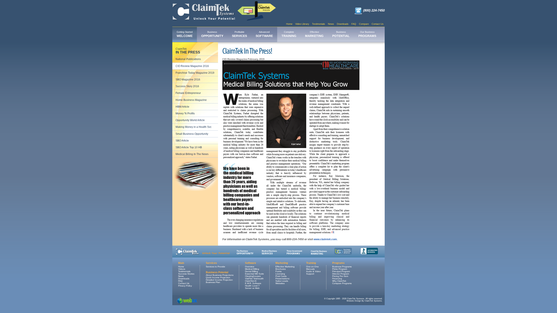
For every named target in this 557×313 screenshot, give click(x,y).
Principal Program (341, 271)
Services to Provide (215, 266)
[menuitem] (184, 34)
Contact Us (378, 24)
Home (289, 24)
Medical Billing (252, 269)
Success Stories (186, 274)
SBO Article (182, 140)
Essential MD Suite (254, 274)
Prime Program (339, 269)
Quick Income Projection (218, 277)
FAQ (353, 24)
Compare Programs (342, 283)
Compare (364, 24)
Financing (337, 278)
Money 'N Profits (185, 113)
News (331, 24)
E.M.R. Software (253, 283)
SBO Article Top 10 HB (189, 147)
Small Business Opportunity (192, 133)
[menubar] (276, 34)
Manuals (310, 269)
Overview (249, 266)
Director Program (340, 274)
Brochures (280, 269)
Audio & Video (313, 271)
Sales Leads (281, 281)
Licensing (280, 274)
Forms (278, 271)
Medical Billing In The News (192, 154)
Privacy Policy (185, 286)
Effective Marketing (285, 266)
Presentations (282, 278)
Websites (280, 283)
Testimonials (318, 24)
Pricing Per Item (340, 276)
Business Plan (213, 282)
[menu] (195, 102)
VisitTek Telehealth (254, 278)
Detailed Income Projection (219, 280)
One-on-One (312, 266)
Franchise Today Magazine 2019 (195, 72)
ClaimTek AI (251, 281)
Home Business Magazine (191, 100)
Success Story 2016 (187, 86)
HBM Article (182, 106)
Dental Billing (251, 271)
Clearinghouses (253, 276)
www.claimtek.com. (325, 239)
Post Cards (281, 276)
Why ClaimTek (339, 281)
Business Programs (342, 266)
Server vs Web (252, 288)
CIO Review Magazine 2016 (192, 66)
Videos (181, 269)
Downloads (343, 24)
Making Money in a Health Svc (193, 126)
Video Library (302, 24)
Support (310, 274)
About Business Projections (219, 275)
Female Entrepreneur (188, 93)
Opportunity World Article (190, 120)
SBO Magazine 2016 (188, 79)
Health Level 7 (252, 286)
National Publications (188, 59)
